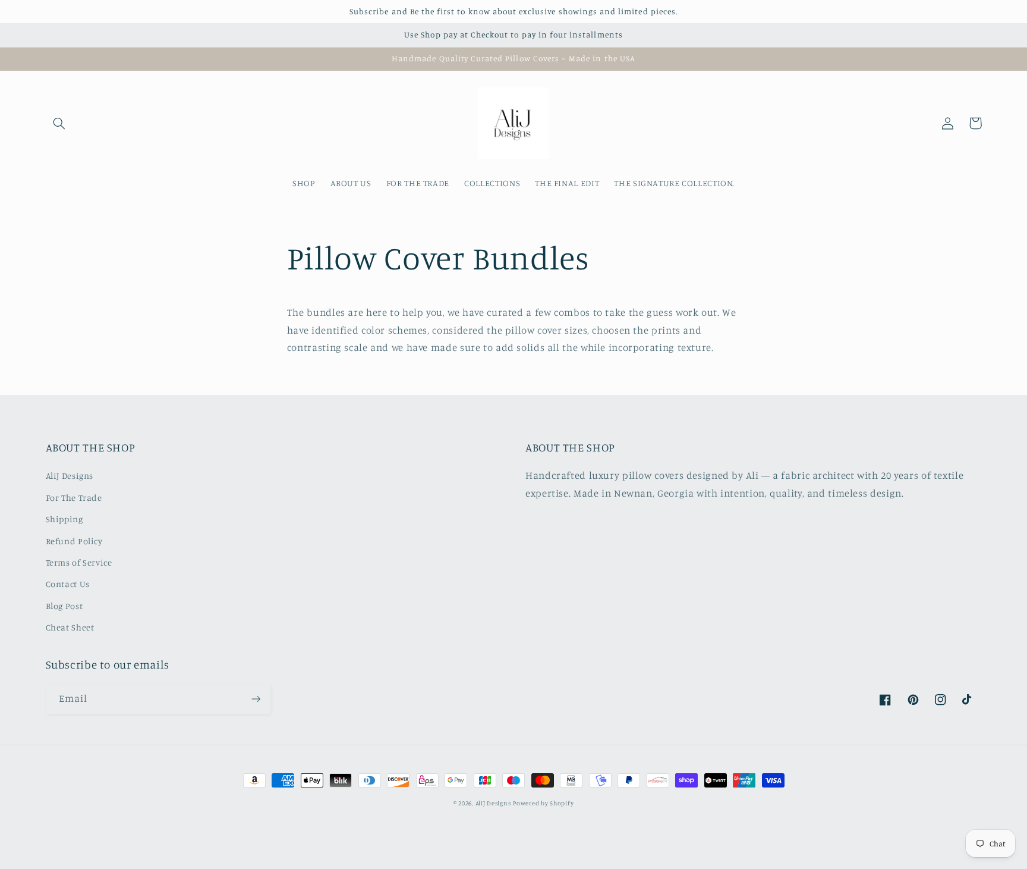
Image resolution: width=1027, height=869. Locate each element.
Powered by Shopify (543, 803)
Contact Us (68, 584)
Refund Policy (74, 541)
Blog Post (64, 606)
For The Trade (74, 497)
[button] (59, 123)
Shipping (64, 519)
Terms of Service (79, 562)
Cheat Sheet (70, 627)
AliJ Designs (70, 475)
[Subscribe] (255, 698)
